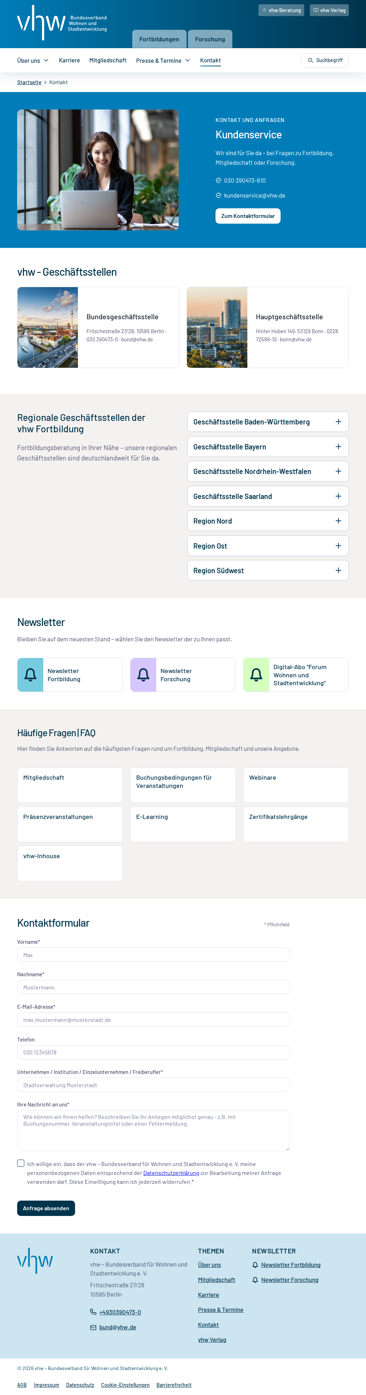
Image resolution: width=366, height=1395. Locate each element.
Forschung (210, 38)
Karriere (69, 59)
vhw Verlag (333, 10)
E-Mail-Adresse (35, 1006)
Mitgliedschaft (108, 59)
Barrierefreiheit (174, 1385)
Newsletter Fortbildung (291, 1264)
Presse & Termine (159, 60)
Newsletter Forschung (289, 1279)
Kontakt (210, 59)
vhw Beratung (285, 10)
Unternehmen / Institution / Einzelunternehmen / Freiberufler (89, 1072)
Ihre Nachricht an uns (42, 1104)
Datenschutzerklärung (171, 1172)
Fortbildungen (159, 38)
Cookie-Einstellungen (125, 1385)
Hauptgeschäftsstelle (289, 316)
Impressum (46, 1385)
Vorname (27, 941)
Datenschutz (80, 1385)
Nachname (29, 974)
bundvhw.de (117, 1327)
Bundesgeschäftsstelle (122, 316)
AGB (22, 1385)
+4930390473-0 (120, 1311)
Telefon (26, 1039)
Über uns (28, 60)
